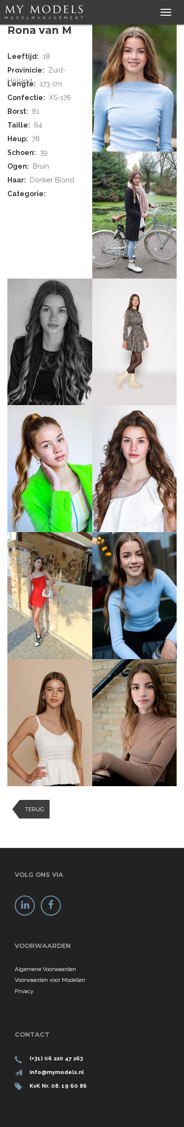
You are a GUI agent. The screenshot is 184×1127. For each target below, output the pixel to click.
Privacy (24, 991)
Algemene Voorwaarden (45, 969)
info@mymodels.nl (56, 1072)
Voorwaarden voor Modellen (50, 979)
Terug (34, 809)
